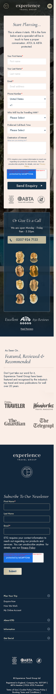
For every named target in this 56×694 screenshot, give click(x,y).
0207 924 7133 (27, 239)
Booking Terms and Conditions (26, 692)
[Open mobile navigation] (49, 6)
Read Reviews (27, 328)
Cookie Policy (26, 690)
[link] (27, 465)
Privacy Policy (28, 547)
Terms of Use (12, 690)
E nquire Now (10, 601)
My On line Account (12, 610)
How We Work (10, 605)
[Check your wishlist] (6, 6)
